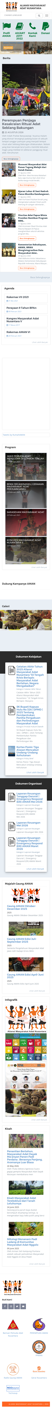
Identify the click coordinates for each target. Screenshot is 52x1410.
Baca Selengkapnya (11, 159)
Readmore (8, 47)
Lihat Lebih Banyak (35, 772)
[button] (4, 48)
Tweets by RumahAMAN (14, 434)
